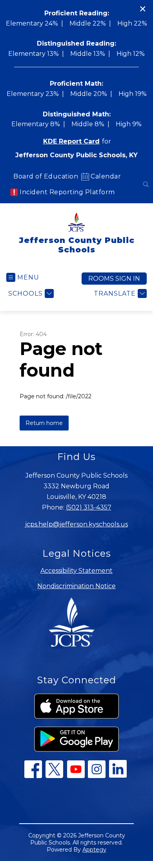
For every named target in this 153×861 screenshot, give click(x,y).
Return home (44, 423)
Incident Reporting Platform (67, 192)
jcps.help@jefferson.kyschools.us (76, 524)
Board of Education (45, 176)
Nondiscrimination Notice (76, 586)
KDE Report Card (71, 141)
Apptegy (94, 849)
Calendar (106, 176)
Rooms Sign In (114, 278)
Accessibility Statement (76, 570)
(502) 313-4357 (88, 507)
